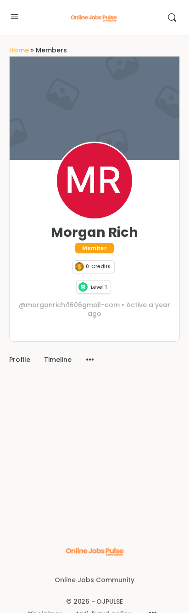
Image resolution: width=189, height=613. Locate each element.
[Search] (172, 17)
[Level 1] (83, 287)
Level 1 (99, 287)
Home (19, 50)
